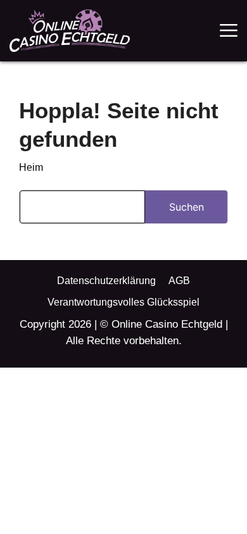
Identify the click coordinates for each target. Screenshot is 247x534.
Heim (31, 167)
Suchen (186, 207)
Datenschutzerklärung (106, 280)
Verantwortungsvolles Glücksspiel (124, 302)
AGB (179, 280)
